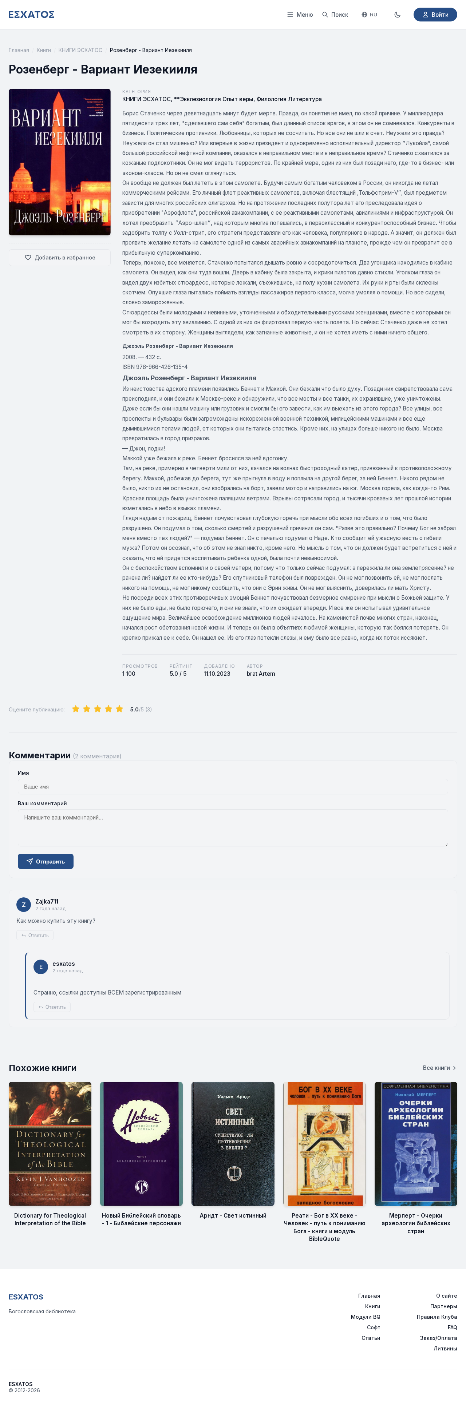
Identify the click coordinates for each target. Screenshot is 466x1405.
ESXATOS (26, 1297)
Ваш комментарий (42, 803)
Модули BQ (365, 1317)
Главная (19, 50)
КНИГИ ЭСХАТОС (80, 50)
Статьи (371, 1338)
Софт (373, 1327)
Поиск (339, 14)
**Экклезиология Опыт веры (213, 99)
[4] (108, 709)
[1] (76, 709)
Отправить (50, 861)
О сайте (446, 1296)
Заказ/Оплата (438, 1338)
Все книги (436, 1067)
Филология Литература (289, 99)
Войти (440, 14)
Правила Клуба (437, 1317)
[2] (87, 709)
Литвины (445, 1348)
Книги (44, 50)
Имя (23, 773)
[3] (97, 709)
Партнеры (443, 1306)
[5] (119, 709)
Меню (305, 14)
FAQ (452, 1327)
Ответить (38, 935)
